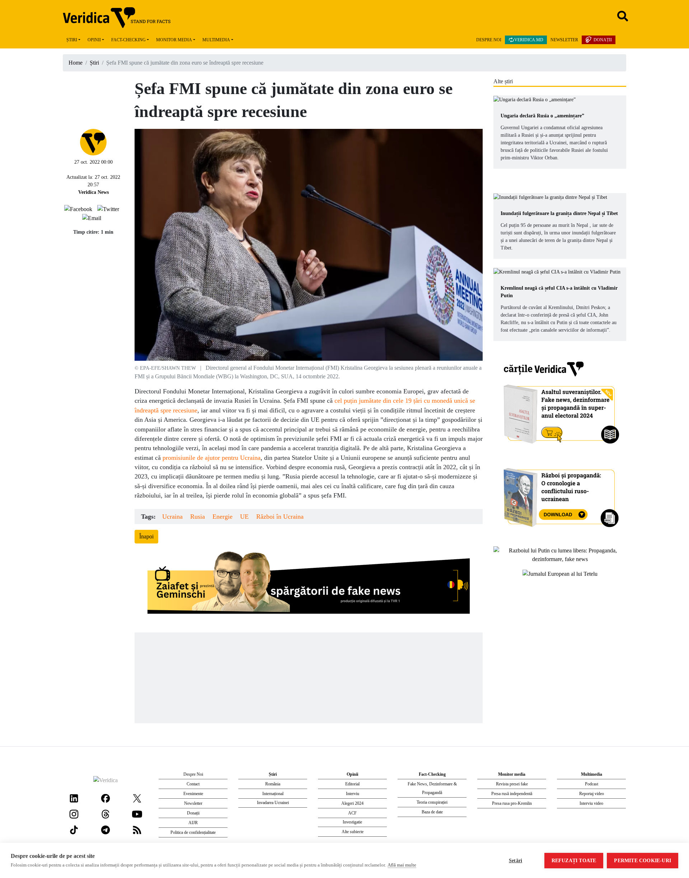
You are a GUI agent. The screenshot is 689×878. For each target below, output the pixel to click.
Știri (71, 39)
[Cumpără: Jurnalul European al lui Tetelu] (559, 573)
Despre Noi (488, 39)
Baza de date (432, 811)
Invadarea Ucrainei (273, 802)
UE (244, 516)
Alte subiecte (353, 831)
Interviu (352, 793)
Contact (193, 783)
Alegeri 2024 (352, 803)
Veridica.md (528, 39)
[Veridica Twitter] (137, 797)
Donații (603, 39)
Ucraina (172, 516)
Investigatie (352, 822)
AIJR (193, 822)
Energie (222, 516)
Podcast (591, 783)
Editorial (352, 783)
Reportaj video (591, 793)
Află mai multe (402, 865)
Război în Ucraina (280, 516)
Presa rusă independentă (511, 793)
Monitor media (174, 39)
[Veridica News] (93, 141)
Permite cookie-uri (642, 860)
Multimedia (216, 39)
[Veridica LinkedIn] (74, 797)
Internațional (272, 793)
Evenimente (193, 793)
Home (76, 63)
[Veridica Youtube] (137, 813)
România (272, 783)
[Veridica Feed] (137, 829)
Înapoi (146, 536)
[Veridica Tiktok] (74, 829)
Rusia (197, 516)
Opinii (94, 39)
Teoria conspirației (432, 802)
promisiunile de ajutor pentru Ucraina (212, 457)
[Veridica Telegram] (105, 829)
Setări (515, 860)
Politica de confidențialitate (193, 832)
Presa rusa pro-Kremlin (512, 803)
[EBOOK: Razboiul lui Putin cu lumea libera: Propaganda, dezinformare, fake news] (559, 554)
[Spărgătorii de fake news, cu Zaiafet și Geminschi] (308, 584)
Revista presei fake (512, 783)
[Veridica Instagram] (74, 813)
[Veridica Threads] (105, 813)
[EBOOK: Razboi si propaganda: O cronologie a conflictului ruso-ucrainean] (560, 495)
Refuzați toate (574, 860)
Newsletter (564, 39)
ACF (352, 813)
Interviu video (591, 803)
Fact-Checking (128, 39)
